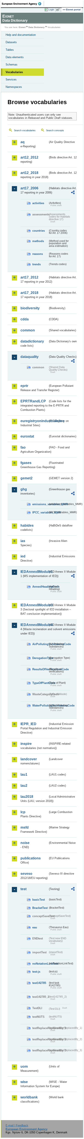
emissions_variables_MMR (40, 504)
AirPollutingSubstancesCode (40, 644)
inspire (26, 744)
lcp (22, 812)
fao (23, 447)
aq (22, 142)
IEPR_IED (28, 724)
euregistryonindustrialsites (34, 421)
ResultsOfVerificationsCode (40, 669)
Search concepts (55, 130)
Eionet (22, 27)
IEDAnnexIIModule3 (34, 605)
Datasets (11, 42)
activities (38, 203)
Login (51, 9)
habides (27, 525)
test (23, 889)
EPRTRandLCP (33, 401)
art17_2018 (29, 293)
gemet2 (26, 478)
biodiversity (30, 308)
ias (22, 541)
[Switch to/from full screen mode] (58, 10)
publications (30, 858)
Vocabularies (14, 72)
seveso (26, 873)
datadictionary (32, 341)
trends (36, 264)
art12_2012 (29, 157)
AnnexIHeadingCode (40, 586)
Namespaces (14, 86)
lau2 (23, 785)
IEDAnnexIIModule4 (34, 625)
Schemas (11, 64)
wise (24, 1082)
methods (38, 241)
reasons (37, 254)
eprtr (24, 386)
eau (34, 927)
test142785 (39, 983)
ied (22, 556)
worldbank (29, 1097)
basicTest (38, 899)
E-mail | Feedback (17, 1125)
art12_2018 (29, 173)
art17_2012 (29, 277)
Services (11, 79)
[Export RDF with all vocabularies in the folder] (73, 192)
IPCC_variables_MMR (40, 512)
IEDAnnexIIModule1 (34, 572)
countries (38, 230)
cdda (24, 319)
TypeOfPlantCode (40, 683)
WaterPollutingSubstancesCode (40, 705)
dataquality (29, 357)
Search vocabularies (25, 130)
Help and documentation (21, 34)
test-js (36, 971)
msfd (24, 827)
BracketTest (40, 908)
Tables (10, 49)
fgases (25, 463)
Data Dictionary (36, 27)
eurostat (27, 436)
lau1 (23, 774)
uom (24, 1066)
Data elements (15, 57)
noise (25, 843)
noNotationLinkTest (40, 963)
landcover (28, 759)
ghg (23, 489)
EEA (23, 4)
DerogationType (40, 658)
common (27, 330)
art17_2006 (29, 188)
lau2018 (26, 796)
